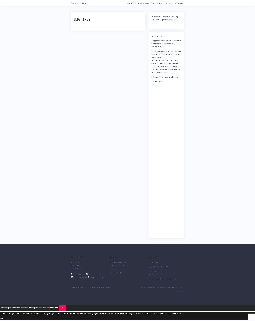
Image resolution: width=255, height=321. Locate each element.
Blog (171, 3)
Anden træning (156, 3)
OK (62, 308)
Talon (98, 287)
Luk (1, 318)
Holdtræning (131, 3)
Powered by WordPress (79, 287)
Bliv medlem (179, 3)
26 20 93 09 (120, 265)
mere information (51, 308)
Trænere (141, 288)
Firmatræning (143, 3)
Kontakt (163, 288)
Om (165, 3)
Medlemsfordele (153, 288)
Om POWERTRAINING (175, 288)
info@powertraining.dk (122, 262)
